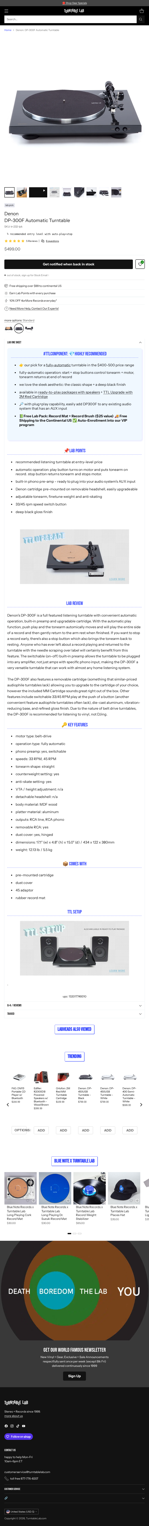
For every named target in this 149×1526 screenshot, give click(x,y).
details (96, 3)
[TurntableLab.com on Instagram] (12, 1426)
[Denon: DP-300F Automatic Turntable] (74, 109)
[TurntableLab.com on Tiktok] (18, 1426)
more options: (19, 320)
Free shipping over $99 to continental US (35, 286)
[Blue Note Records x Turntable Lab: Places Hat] (124, 1188)
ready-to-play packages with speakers (69, 392)
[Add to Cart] (33, 1201)
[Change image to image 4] (54, 192)
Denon (11, 213)
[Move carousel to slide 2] (74, 1233)
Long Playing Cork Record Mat (19, 1217)
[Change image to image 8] (104, 192)
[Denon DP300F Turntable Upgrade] (74, 556)
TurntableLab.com (36, 1518)
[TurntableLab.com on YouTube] (23, 1426)
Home (7, 30)
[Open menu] (6, 11)
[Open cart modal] (141, 11)
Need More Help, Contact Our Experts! (34, 308)
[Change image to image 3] (38, 192)
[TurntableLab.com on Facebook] (6, 1426)
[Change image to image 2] (22, 192)
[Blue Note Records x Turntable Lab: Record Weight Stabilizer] (89, 1188)
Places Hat (117, 1215)
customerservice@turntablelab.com (27, 1472)
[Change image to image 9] (116, 192)
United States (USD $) (22, 1511)
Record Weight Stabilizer (86, 1217)
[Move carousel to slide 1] (69, 1233)
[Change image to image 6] (79, 192)
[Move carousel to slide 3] (79, 1233)
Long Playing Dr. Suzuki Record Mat (54, 1217)
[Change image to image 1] (9, 192)
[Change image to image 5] (67, 192)
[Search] (141, 19)
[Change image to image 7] (91, 192)
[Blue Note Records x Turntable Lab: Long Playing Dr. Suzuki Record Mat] (55, 1188)
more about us (13, 1416)
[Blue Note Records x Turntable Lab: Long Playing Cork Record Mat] (20, 1188)
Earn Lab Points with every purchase (32, 293)
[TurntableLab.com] (74, 10)
